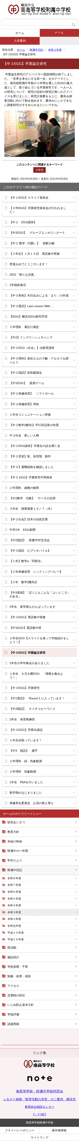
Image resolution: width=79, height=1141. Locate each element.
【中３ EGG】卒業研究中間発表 (30, 477)
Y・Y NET (39, 1114)
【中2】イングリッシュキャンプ (30, 337)
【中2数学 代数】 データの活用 (33, 498)
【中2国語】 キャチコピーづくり (32, 708)
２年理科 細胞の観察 (24, 487)
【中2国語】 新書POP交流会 (29, 540)
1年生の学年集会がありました (29, 663)
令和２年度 (14, 918)
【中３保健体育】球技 (24, 404)
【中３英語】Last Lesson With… (31, 306)
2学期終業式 (17, 285)
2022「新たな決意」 (23, 274)
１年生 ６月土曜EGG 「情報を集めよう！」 (36, 675)
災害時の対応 (16, 995)
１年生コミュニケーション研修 (30, 414)
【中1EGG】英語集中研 (25, 627)
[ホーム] (39, 9)
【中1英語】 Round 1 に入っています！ (37, 698)
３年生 (39, 169)
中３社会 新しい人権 (24, 435)
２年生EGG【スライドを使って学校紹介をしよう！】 (39, 640)
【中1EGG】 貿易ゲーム (26, 383)
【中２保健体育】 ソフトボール (31, 393)
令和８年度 (14, 878)
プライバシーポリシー (19, 1130)
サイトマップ (39, 1137)
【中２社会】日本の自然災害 (28, 519)
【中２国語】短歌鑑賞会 (25, 372)
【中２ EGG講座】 (23, 222)
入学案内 (20, 40)
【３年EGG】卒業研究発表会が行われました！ (37, 209)
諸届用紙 (13, 1024)
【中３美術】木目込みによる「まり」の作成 (38, 295)
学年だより (14, 860)
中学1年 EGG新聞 (22, 529)
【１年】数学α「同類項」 (26, 561)
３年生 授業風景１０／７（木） (31, 508)
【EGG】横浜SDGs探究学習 (28, 316)
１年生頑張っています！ (25, 740)
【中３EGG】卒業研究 (24, 688)
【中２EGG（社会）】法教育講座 (31, 347)
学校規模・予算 (17, 966)
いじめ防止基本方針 (20, 1004)
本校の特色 (14, 841)
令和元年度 (14, 925)
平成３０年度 (15, 932)
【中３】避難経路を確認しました (31, 467)
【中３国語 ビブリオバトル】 (30, 550)
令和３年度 (55, 49)
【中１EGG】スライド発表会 (28, 197)
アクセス (13, 985)
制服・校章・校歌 (19, 976)
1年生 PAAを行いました (26, 782)
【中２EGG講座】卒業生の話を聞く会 (34, 446)
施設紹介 (13, 957)
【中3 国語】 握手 (23, 750)
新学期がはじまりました (25, 792)
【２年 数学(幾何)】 (23, 582)
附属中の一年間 (17, 850)
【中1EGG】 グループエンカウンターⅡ (37, 232)
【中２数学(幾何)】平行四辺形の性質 (34, 425)
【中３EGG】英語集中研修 (27, 617)
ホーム (19, 33)
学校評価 (13, 1014)
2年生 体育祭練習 (22, 719)
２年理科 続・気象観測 (25, 761)
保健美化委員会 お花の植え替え (31, 803)
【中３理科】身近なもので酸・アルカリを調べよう (38, 360)
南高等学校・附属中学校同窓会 (39, 1091)
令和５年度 (14, 898)
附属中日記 (36, 49)
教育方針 (13, 831)
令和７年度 (14, 884)
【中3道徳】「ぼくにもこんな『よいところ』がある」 (39, 594)
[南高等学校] (39, 1067)
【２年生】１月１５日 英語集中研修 (36, 253)
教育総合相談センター (39, 1106)
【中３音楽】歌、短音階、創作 (30, 456)
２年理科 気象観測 (22, 771)
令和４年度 (14, 905)
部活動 (11, 947)
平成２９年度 (15, 939)
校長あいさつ (16, 822)
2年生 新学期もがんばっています (32, 606)
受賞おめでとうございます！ (28, 264)
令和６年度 (14, 891)
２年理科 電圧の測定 (24, 327)
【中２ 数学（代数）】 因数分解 (32, 243)
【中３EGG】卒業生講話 (26, 729)
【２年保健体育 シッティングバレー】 (36, 571)
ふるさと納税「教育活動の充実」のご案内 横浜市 (39, 1099)
